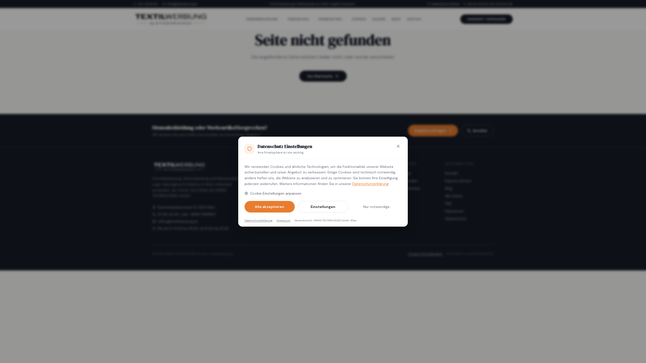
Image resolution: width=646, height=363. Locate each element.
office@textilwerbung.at (182, 4)
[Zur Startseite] (170, 19)
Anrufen (480, 130)
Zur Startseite (320, 76)
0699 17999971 (203, 214)
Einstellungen (323, 206)
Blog (448, 188)
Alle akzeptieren (269, 206)
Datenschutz (455, 218)
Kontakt (451, 173)
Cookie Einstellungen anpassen (275, 193)
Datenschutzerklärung (370, 184)
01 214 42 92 (168, 214)
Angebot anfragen (486, 19)
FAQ (448, 203)
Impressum (283, 220)
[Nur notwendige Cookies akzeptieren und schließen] (398, 146)
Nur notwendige (376, 206)
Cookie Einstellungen (425, 254)
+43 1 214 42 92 (147, 4)
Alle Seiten (454, 196)
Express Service (458, 180)
